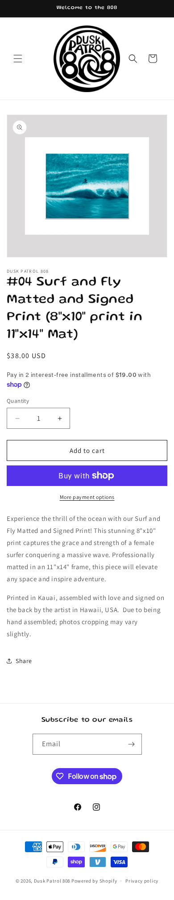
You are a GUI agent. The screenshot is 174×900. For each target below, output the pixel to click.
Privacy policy (141, 881)
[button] (18, 58)
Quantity (18, 401)
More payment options (87, 497)
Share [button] (24, 661)
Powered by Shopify (94, 881)
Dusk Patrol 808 (52, 881)
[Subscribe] (131, 744)
